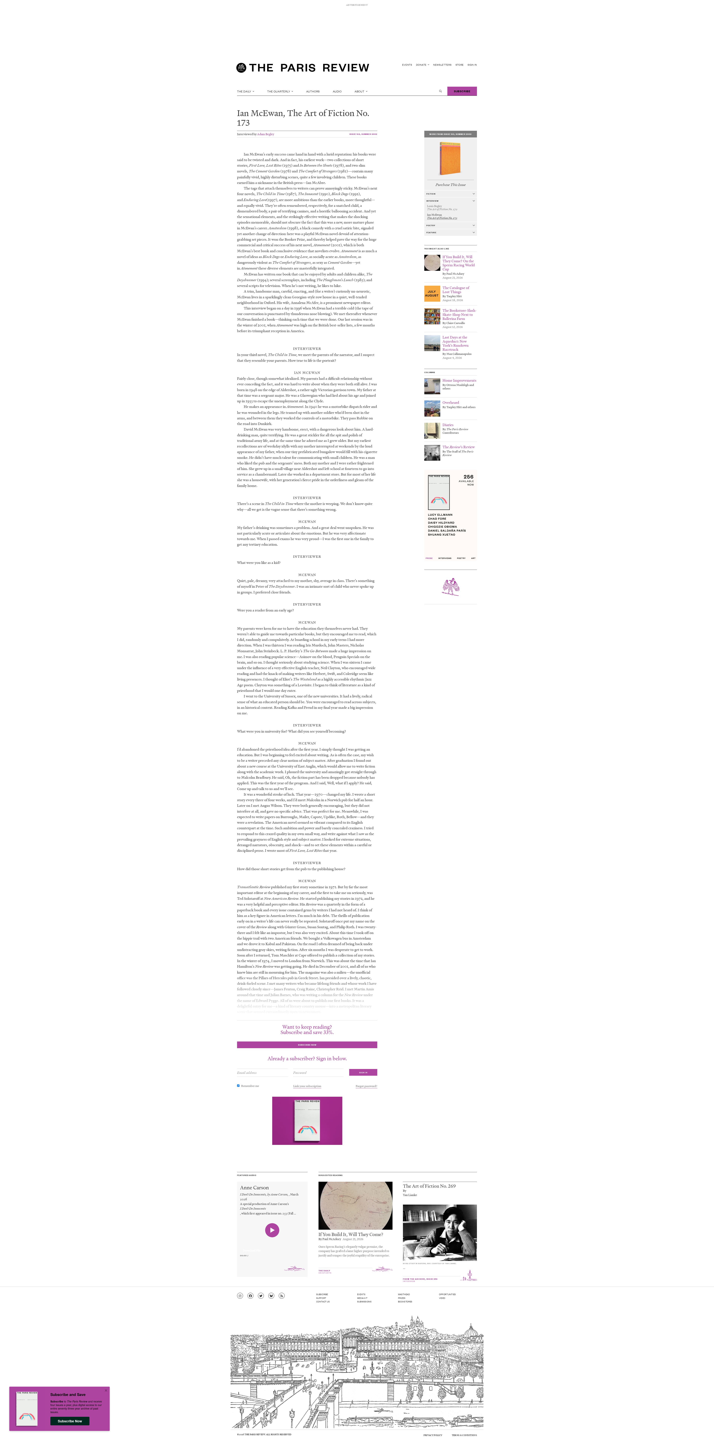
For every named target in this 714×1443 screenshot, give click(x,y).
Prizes (402, 1298)
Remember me (250, 1086)
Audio (337, 91)
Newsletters (442, 64)
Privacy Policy (433, 1435)
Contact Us (323, 1301)
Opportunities (447, 1294)
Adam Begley (265, 134)
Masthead (404, 1294)
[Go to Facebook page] (250, 1296)
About (360, 91)
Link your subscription (307, 1086)
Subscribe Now (70, 1421)
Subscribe (462, 91)
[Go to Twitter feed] (261, 1296)
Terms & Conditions (464, 1435)
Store (460, 64)
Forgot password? (366, 1086)
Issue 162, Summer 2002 (363, 134)
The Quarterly (279, 91)
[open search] (440, 91)
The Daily (244, 91)
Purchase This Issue (451, 184)
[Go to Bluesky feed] (271, 1296)
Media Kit (362, 1298)
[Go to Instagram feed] (240, 1296)
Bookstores (405, 1301)
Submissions (364, 1301)
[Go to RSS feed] (282, 1296)
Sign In (472, 64)
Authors (313, 91)
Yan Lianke (410, 1195)
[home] (302, 69)
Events (407, 64)
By (404, 1190)
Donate (421, 64)
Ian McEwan (260, 113)
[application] (272, 1248)
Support (321, 1298)
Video (442, 1298)
